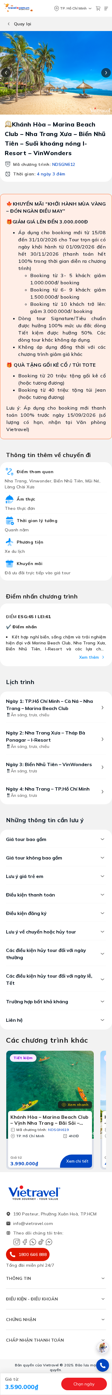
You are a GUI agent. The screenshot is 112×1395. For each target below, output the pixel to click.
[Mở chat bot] (102, 1347)
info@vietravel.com (33, 1223)
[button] (31, 1384)
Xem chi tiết (77, 1161)
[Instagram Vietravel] (16, 1242)
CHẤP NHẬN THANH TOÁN (35, 1340)
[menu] (106, 8)
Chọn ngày (83, 1384)
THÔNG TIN (18, 1278)
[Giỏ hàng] (98, 8)
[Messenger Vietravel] (49, 1242)
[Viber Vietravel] (32, 1242)
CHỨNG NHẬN (21, 1319)
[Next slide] (106, 73)
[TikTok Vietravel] (41, 1242)
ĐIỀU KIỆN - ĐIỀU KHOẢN (32, 1299)
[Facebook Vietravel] (24, 1242)
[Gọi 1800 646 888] (102, 1365)
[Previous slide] (6, 73)
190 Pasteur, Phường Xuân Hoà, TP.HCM (54, 1214)
